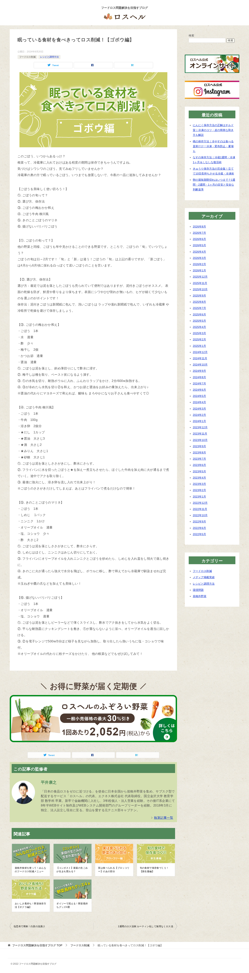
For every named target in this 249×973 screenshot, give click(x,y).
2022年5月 (199, 534)
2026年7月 (199, 232)
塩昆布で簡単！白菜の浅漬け (29, 926)
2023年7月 (199, 458)
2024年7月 (199, 383)
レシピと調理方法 (49, 57)
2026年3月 (199, 257)
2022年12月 (200, 502)
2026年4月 (199, 251)
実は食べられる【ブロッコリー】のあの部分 (113, 870)
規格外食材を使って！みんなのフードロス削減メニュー (30, 870)
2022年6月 (199, 527)
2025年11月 (200, 283)
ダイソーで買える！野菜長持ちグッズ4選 (72, 905)
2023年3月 (199, 483)
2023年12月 (200, 427)
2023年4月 (199, 477)
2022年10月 (200, 515)
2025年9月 (199, 295)
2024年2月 (199, 414)
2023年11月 (200, 433)
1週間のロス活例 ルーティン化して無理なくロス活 (145, 926)
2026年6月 (199, 239)
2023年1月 (199, 496)
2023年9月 (199, 446)
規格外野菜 (199, 596)
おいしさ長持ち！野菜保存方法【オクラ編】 (30, 905)
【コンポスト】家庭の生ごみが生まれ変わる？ (72, 870)
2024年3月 (199, 408)
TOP (37, 945)
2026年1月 (199, 270)
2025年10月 (200, 289)
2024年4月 (199, 402)
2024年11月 (200, 358)
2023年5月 (199, 471)
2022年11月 (200, 509)
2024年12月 (200, 352)
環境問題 (198, 589)
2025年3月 (199, 333)
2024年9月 (199, 370)
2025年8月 (199, 301)
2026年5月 (199, 245)
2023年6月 (199, 465)
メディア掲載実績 (204, 577)
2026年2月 (199, 264)
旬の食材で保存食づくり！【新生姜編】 (154, 870)
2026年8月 (199, 226)
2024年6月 (199, 389)
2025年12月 (200, 276)
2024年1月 (199, 421)
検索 (191, 35)
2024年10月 (200, 364)
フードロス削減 (27, 57)
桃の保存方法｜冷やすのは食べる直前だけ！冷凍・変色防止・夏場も (213, 146)
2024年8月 (199, 377)
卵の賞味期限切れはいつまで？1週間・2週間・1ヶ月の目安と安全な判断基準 (214, 184)
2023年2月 (199, 490)
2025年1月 (199, 345)
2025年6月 (199, 314)
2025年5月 (199, 320)
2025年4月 (199, 326)
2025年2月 (199, 339)
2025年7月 (199, 308)
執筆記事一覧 (163, 817)
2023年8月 (199, 452)
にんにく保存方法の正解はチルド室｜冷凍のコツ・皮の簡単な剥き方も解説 (213, 130)
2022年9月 (199, 521)
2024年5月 (199, 396)
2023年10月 (200, 440)
